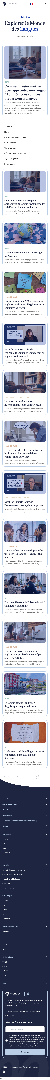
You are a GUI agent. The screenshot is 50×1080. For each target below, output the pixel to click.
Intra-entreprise (8, 888)
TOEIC (4, 962)
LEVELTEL (6, 971)
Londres (5, 931)
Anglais (5, 839)
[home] (10, 4)
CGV (7, 1015)
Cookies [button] (14, 1015)
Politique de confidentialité (30, 1011)
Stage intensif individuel (11, 879)
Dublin (4, 949)
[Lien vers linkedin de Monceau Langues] (28, 993)
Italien (4, 848)
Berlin (4, 945)
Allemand (6, 853)
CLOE (4, 966)
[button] (32, 4)
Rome (4, 936)
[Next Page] (36, 776)
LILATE (5, 975)
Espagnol (5, 857)
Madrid (5, 940)
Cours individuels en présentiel (13, 870)
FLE (3, 844)
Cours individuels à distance (12, 874)
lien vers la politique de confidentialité (25, 1046)
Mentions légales (11, 1011)
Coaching (6, 883)
